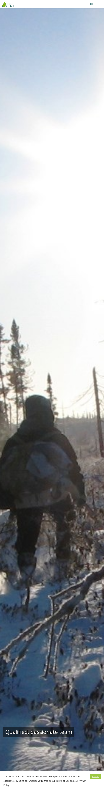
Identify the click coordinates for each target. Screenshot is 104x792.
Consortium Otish (8, 4)
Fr (91, 3)
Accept (95, 776)
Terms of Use (62, 780)
